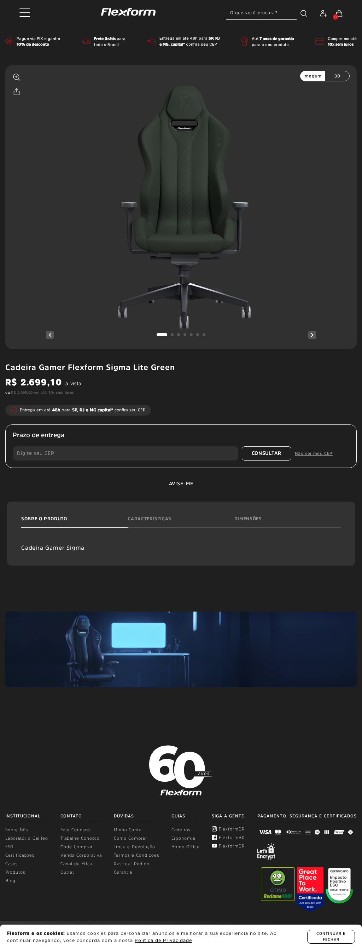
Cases (11, 864)
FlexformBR (232, 829)
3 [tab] (178, 334)
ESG (9, 847)
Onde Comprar (76, 847)
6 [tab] (197, 334)
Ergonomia (183, 838)
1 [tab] (162, 334)
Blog (10, 881)
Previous (50, 335)
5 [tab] (191, 334)
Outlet (67, 872)
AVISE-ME (181, 483)
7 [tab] (204, 334)
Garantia (123, 872)
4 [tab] (184, 334)
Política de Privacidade (163, 940)
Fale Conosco (75, 830)
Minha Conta (127, 830)
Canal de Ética (76, 864)
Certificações (19, 855)
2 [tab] (172, 334)
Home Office (185, 847)
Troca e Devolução (134, 847)
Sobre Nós (16, 830)
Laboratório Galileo (26, 838)
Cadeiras (180, 830)
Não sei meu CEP (314, 453)
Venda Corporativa (81, 855)
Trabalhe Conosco (80, 838)
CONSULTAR (266, 453)
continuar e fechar (330, 937)
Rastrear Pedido (132, 864)
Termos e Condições (136, 855)
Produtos (15, 872)
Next (312, 335)
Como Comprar (130, 838)
